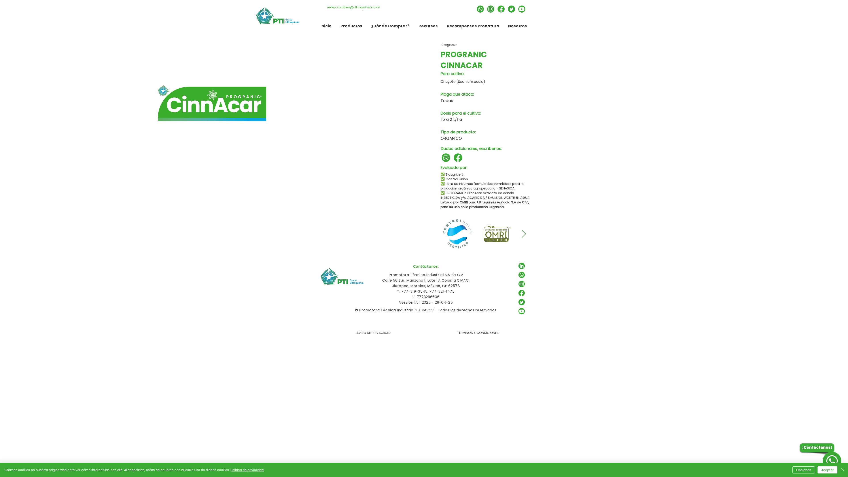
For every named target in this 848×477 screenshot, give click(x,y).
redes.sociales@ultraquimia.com (353, 7)
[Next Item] (523, 234)
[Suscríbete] (521, 9)
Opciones (803, 470)
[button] (428, 26)
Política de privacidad (247, 470)
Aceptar (827, 470)
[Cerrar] (842, 469)
